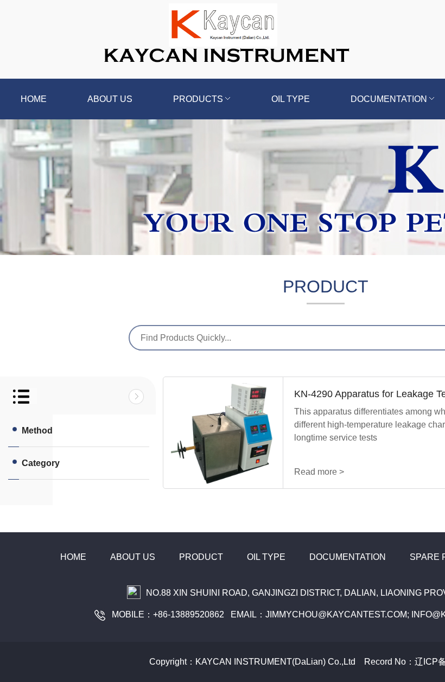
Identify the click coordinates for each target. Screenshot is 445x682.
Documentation (347, 557)
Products (198, 99)
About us (109, 99)
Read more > (319, 471)
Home (34, 99)
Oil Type (290, 99)
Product (201, 557)
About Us (132, 557)
